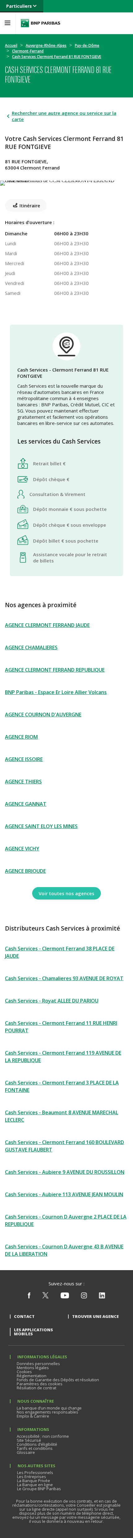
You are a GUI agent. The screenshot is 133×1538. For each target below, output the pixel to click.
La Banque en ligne (35, 1484)
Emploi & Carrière (33, 1416)
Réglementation (31, 1375)
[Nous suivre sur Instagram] (84, 1297)
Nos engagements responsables (47, 1412)
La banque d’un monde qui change (49, 1408)
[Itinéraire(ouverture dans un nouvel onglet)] (66, 182)
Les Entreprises (31, 1476)
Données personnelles (38, 1363)
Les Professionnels (35, 1472)
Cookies (24, 1371)
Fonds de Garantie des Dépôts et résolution (58, 1379)
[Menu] (7, 23)
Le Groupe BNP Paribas (39, 1488)
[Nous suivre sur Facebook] (29, 1297)
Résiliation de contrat (36, 1388)
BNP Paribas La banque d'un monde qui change (40, 23)
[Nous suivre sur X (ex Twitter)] (45, 1297)
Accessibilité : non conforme (43, 1436)
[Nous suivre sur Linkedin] (102, 1297)
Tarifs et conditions (35, 1448)
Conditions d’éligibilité (37, 1444)
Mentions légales (33, 1367)
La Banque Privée (33, 1480)
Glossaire (26, 1452)
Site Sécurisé (29, 1440)
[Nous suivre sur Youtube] (65, 1297)
